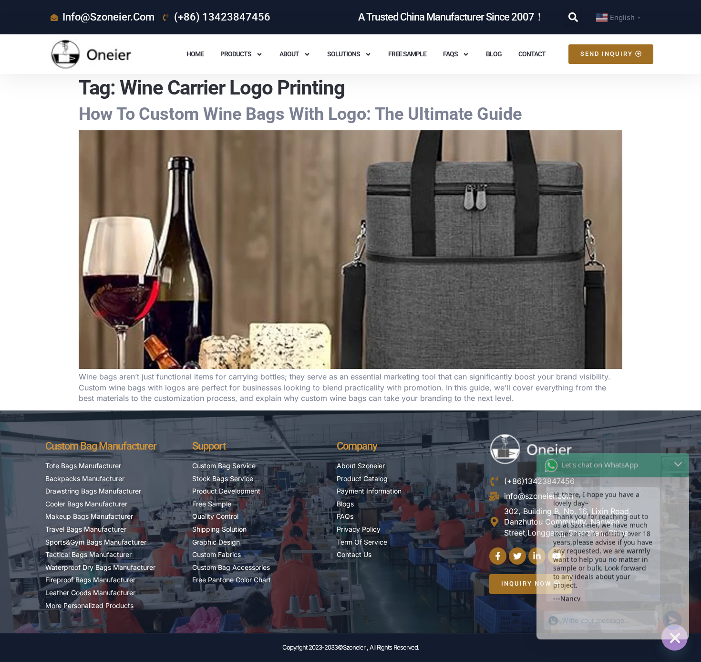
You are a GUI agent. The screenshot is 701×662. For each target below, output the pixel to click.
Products (235, 54)
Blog (494, 54)
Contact (532, 54)
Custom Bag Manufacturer (100, 446)
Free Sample (407, 54)
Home (195, 54)
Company (357, 446)
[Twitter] (517, 556)
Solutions (343, 54)
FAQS (450, 54)
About (289, 54)
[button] (573, 17)
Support (209, 446)
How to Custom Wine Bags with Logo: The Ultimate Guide (300, 114)
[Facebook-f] (497, 556)
